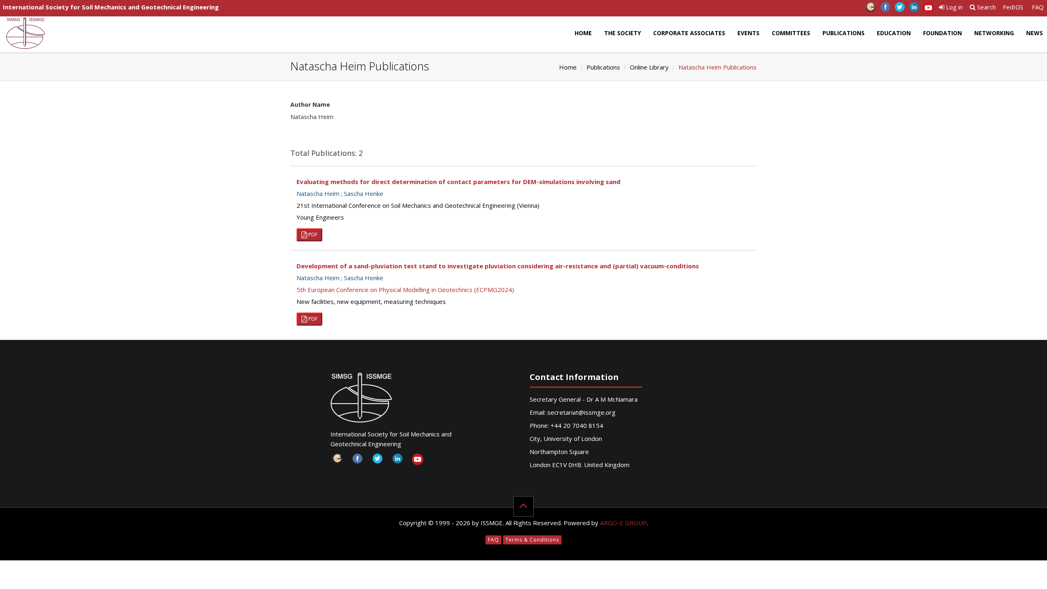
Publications (843, 33)
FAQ (1038, 7)
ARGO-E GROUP (623, 523)
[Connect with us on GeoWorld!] (871, 9)
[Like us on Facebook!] (885, 9)
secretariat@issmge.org (581, 412)
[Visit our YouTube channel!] (928, 9)
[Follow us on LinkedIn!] (914, 9)
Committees (791, 33)
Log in (953, 7)
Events (748, 33)
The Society (622, 33)
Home (583, 33)
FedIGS (1013, 7)
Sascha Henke (363, 193)
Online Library (649, 67)
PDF (312, 234)
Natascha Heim (318, 193)
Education (894, 33)
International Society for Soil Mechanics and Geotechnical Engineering (111, 7)
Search (985, 7)
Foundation (942, 33)
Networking (994, 33)
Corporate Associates (689, 33)
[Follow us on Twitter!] (899, 9)
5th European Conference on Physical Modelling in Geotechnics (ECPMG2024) (405, 290)
